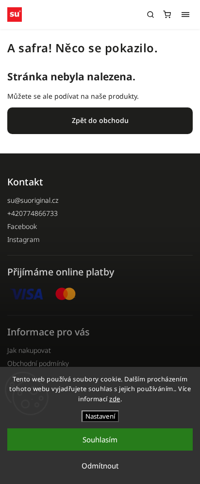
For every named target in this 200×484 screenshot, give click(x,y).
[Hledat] (150, 14)
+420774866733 (32, 213)
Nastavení (100, 416)
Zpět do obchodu (100, 120)
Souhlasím (100, 439)
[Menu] (185, 14)
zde (114, 398)
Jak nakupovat (29, 350)
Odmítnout (100, 465)
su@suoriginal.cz (32, 200)
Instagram (23, 239)
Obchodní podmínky (38, 363)
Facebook (22, 226)
